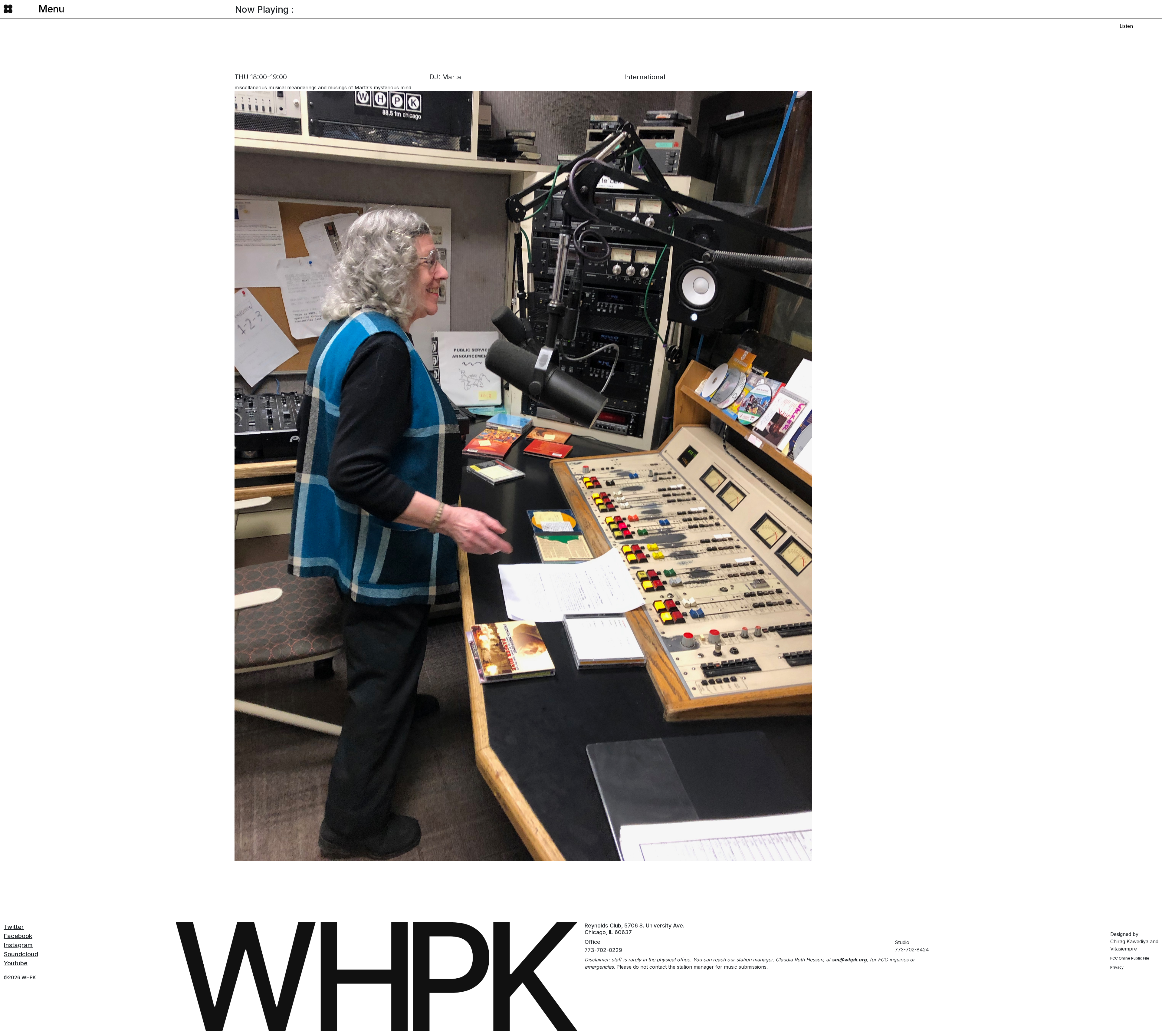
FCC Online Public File (1129, 958)
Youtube (16, 963)
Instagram (18, 945)
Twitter (14, 927)
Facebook (18, 936)
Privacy (1117, 967)
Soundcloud (21, 954)
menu (51, 9)
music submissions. (746, 967)
